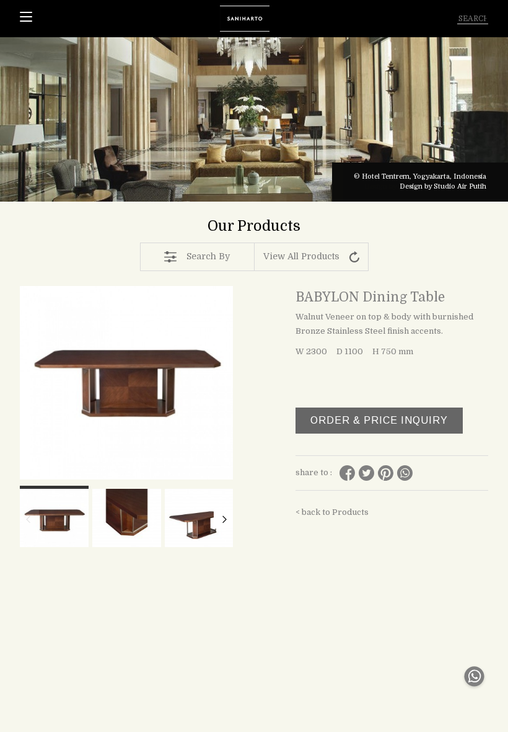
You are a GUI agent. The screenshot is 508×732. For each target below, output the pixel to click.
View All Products (301, 256)
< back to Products (332, 512)
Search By (208, 256)
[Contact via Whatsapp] (474, 689)
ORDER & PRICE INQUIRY (379, 420)
